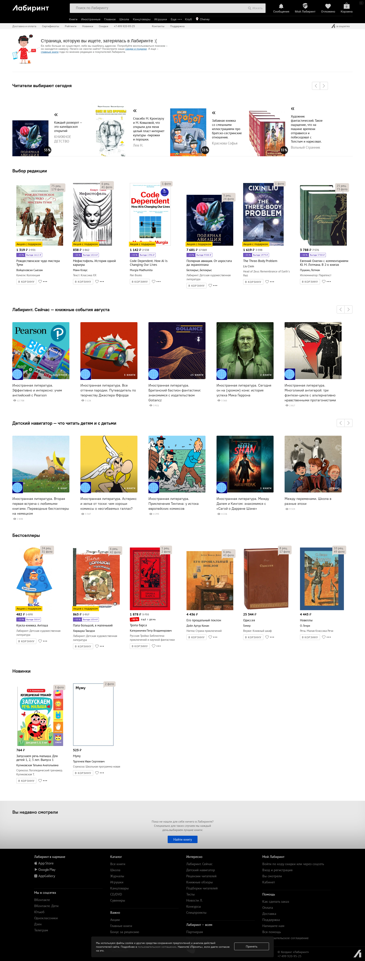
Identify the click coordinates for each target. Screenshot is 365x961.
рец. (56, 186)
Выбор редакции (29, 171)
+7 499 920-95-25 (124, 26)
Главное (110, 19)
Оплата (267, 907)
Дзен (38, 924)
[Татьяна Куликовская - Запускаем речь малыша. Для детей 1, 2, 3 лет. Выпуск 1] (39, 745)
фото (57, 189)
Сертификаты (50, 26)
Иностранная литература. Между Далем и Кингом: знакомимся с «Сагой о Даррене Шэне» (243, 504)
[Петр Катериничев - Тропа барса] (150, 609)
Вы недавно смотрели (35, 812)
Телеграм (41, 930)
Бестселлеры (26, 535)
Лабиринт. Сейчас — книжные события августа (61, 309)
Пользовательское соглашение (285, 938)
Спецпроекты (196, 912)
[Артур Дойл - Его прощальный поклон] (209, 609)
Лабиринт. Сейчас (199, 864)
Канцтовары (142, 19)
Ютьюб (39, 912)
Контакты (158, 26)
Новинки (21, 671)
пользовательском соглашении (157, 946)
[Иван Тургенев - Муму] (93, 745)
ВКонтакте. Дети (46, 906)
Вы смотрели (272, 876)
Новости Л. (194, 900)
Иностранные (90, 19)
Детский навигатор (200, 870)
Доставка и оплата (24, 26)
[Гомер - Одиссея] (266, 609)
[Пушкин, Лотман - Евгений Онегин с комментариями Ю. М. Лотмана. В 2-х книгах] (323, 245)
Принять (251, 946)
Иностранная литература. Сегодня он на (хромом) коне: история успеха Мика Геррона (244, 390)
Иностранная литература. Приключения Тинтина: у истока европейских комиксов (173, 504)
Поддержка (177, 26)
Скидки (103, 26)
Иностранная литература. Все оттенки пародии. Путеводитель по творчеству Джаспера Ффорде (108, 390)
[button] (316, 86)
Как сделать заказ (275, 901)
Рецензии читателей (201, 876)
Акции (115, 920)
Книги (73, 19)
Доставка (269, 913)
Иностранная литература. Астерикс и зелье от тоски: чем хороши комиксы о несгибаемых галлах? (108, 504)
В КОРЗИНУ (26, 281)
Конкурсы (193, 906)
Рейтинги (70, 26)
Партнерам (194, 932)
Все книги (117, 864)
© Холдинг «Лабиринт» (293, 952)
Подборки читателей (202, 888)
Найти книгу (182, 839)
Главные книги (121, 926)
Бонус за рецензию (124, 932)
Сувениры (117, 900)
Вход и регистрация (277, 870)
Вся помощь (271, 932)
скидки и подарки (136, 48)
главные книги (50, 51)
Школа (124, 19)
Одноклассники (46, 918)
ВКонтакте (42, 900)
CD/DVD (116, 894)
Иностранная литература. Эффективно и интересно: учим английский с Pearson (37, 390)
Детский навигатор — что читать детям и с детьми (64, 423)
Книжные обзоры (199, 882)
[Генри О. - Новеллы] (322, 609)
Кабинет (268, 882)
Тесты (190, 894)
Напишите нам (273, 926)
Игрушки (160, 19)
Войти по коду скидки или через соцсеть (293, 864)
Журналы (117, 876)
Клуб (188, 19)
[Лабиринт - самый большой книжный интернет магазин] (38, 7)
